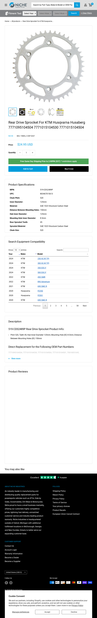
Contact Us (9, 546)
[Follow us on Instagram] (11, 582)
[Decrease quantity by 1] (20, 152)
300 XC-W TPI (43, 263)
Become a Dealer (12, 557)
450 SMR (41, 277)
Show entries (17, 250)
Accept (47, 612)
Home (7, 21)
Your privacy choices (61, 506)
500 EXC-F (42, 272)
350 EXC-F (42, 268)
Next (85, 306)
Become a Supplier (12, 561)
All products (15, 21)
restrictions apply (69, 161)
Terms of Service (60, 502)
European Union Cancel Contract (66, 514)
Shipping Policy (59, 491)
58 (77, 306)
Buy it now (69, 169)
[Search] (77, 5)
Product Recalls (59, 510)
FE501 (40, 295)
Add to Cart (28, 169)
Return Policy (58, 495)
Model (40, 254)
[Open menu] (6, 5)
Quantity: (12, 152)
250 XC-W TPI (43, 259)
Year (11, 254)
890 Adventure (44, 282)
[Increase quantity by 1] (32, 152)
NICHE (10, 136)
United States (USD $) (14, 572)
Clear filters (86, 13)
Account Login (11, 550)
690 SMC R (42, 286)
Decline (74, 612)
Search (74, 13)
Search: (60, 250)
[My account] (85, 5)
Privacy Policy (77, 605)
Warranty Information (14, 554)
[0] (90, 5)
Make (23, 254)
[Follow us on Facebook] (6, 582)
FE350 (40, 291)
